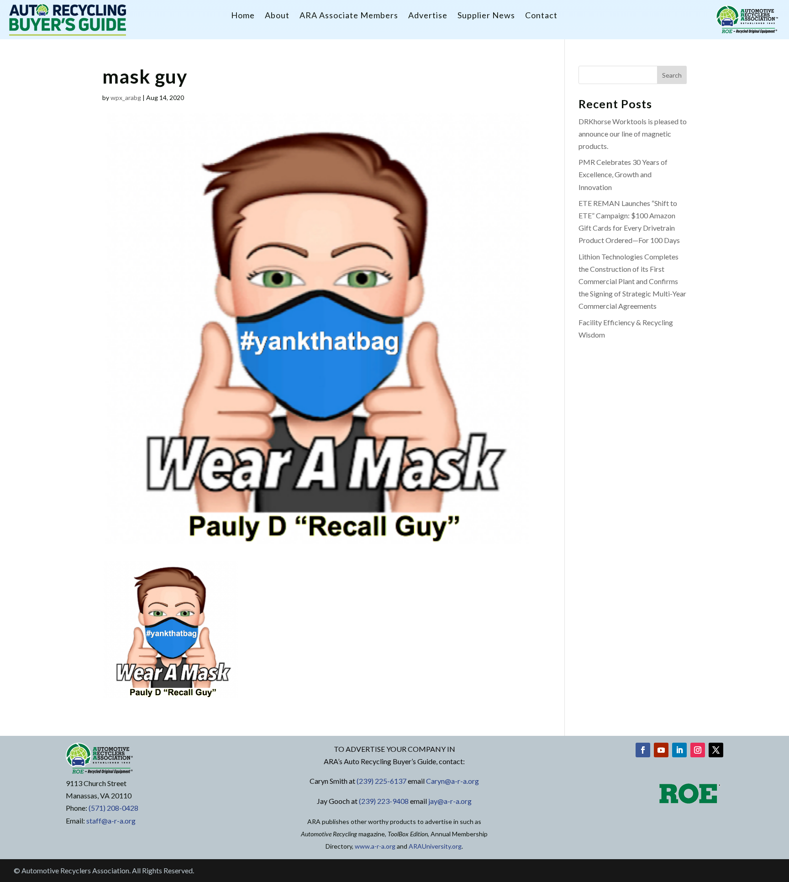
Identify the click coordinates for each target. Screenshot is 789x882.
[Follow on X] (716, 750)
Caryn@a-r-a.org (452, 780)
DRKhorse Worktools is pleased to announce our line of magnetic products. (633, 133)
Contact (541, 16)
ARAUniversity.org (435, 846)
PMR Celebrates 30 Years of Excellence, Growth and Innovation (623, 174)
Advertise (427, 16)
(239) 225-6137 (381, 780)
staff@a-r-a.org (111, 820)
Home (243, 16)
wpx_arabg (125, 97)
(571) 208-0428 (113, 807)
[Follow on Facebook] (643, 750)
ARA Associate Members (349, 16)
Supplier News (486, 16)
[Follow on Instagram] (697, 750)
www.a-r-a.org (375, 846)
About (277, 16)
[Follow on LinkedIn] (679, 750)
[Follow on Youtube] (661, 750)
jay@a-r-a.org (450, 801)
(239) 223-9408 (384, 801)
